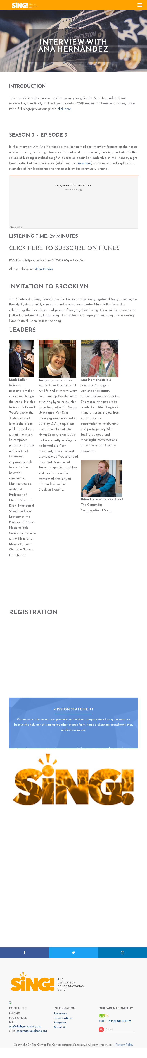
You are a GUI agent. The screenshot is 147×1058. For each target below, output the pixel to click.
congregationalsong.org (31, 1031)
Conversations (63, 1018)
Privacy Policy (124, 1044)
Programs (60, 1022)
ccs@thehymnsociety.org (25, 1026)
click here (64, 109)
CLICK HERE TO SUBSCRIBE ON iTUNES (64, 248)
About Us (60, 1027)
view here (84, 163)
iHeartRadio (44, 269)
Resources (60, 1013)
